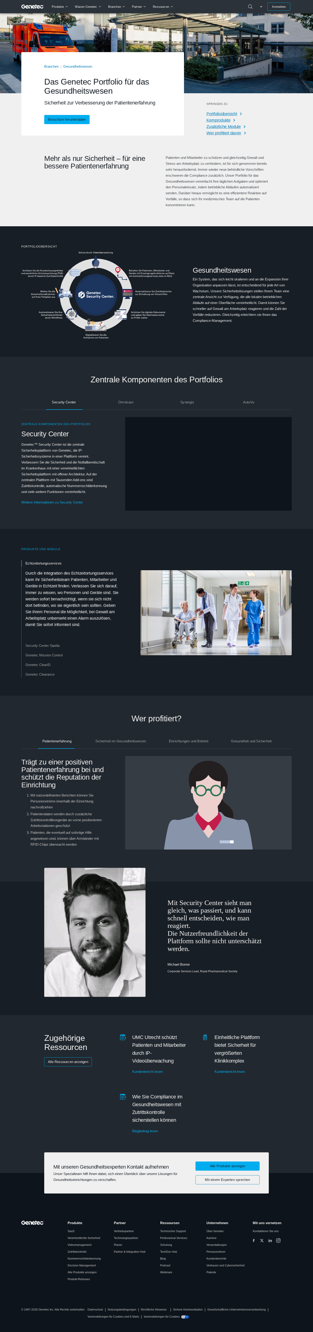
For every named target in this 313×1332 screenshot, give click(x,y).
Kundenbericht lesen (147, 1072)
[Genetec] (32, 7)
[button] (227, 1166)
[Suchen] (250, 7)
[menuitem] (59, 6)
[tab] (64, 402)
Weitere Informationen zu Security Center (52, 502)
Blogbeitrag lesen (145, 1131)
